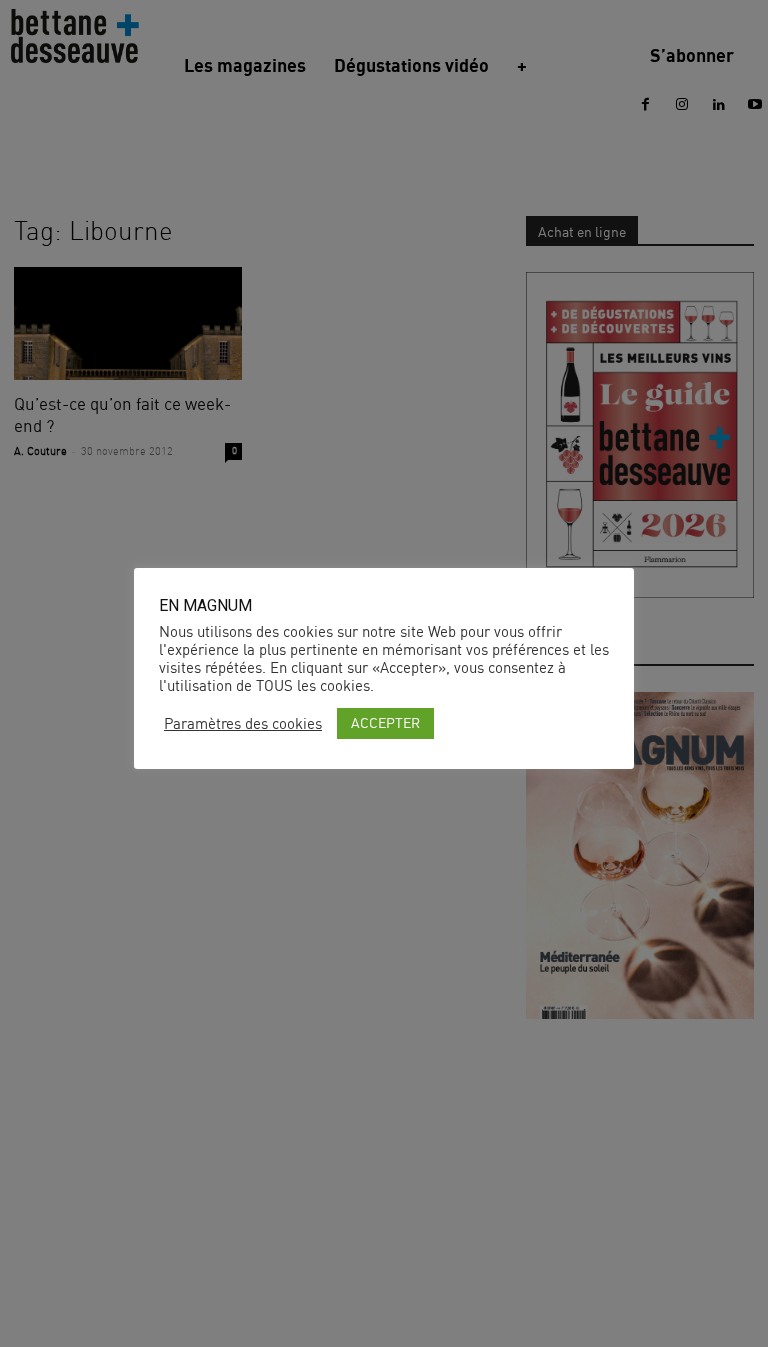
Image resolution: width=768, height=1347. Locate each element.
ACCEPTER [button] (385, 722)
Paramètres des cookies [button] (243, 724)
